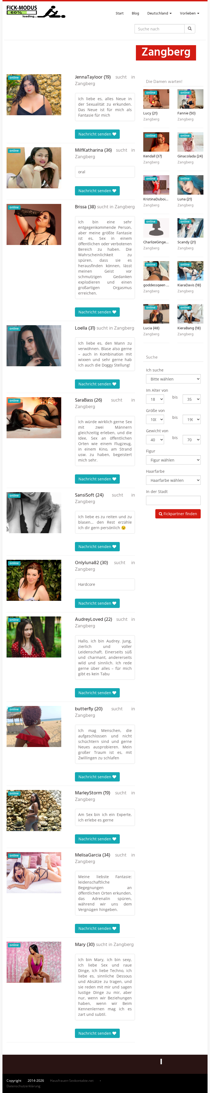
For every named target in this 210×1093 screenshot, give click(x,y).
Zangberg (85, 84)
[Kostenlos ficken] (35, 13)
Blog (135, 13)
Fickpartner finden (179, 513)
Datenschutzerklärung (23, 1086)
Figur (150, 451)
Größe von (155, 410)
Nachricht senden (95, 134)
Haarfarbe (155, 471)
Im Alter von (157, 390)
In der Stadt (157, 491)
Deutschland (158, 13)
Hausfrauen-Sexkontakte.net (72, 1080)
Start (120, 13)
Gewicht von (157, 430)
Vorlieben (188, 13)
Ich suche (155, 370)
